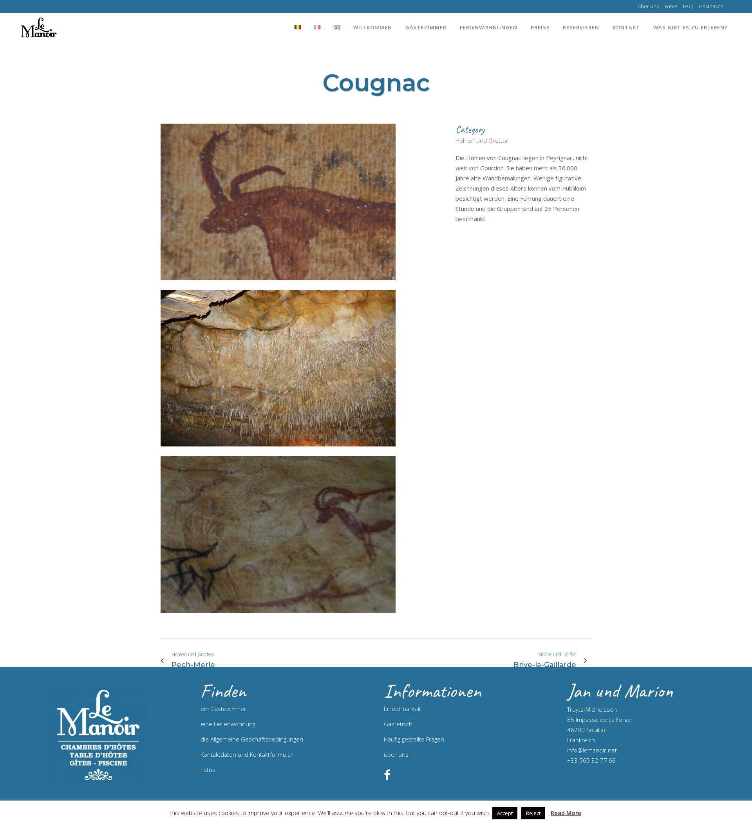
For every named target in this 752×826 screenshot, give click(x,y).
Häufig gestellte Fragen (414, 739)
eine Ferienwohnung (228, 724)
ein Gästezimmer (223, 709)
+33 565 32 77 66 (591, 760)
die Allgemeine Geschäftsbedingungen (252, 739)
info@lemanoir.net (592, 750)
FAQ (688, 6)
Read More (566, 813)
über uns (648, 6)
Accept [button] (505, 813)
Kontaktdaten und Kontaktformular (247, 754)
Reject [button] (533, 813)
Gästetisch (711, 6)
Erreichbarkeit (402, 709)
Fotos (671, 6)
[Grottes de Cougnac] (278, 285)
